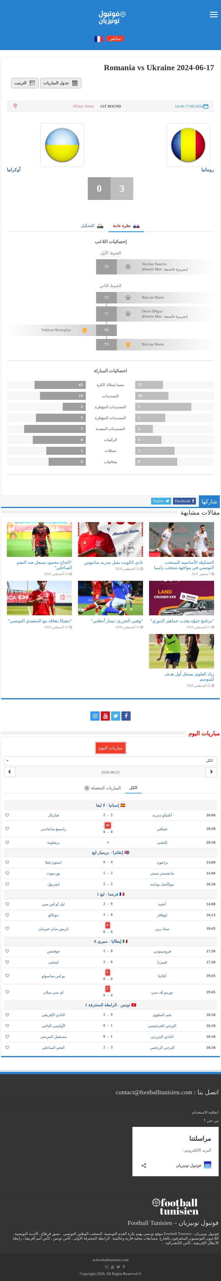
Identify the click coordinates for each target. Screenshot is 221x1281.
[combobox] (110, 761)
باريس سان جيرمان (53, 929)
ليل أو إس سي (53, 904)
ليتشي (53, 962)
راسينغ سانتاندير (53, 829)
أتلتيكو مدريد (162, 815)
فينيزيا (162, 962)
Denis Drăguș (152, 311)
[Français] (98, 39)
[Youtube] (105, 716)
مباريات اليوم (111, 748)
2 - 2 (108, 815)
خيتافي (162, 829)
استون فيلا (53, 862)
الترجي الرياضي (162, 1047)
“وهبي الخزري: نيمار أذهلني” (117, 620)
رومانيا (207, 169)
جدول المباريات (56, 83)
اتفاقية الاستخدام (205, 1112)
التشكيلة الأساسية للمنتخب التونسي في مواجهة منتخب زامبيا (184, 565)
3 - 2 (108, 1047)
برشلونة (53, 842)
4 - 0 (108, 862)
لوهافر (162, 915)
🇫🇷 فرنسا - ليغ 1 (110, 894)
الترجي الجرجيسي (162, 1026)
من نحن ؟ (211, 1120)
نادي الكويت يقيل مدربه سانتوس (113, 562)
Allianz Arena (83, 106)
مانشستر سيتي (162, 873)
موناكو (53, 915)
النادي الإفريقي (53, 1015)
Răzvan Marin (153, 297)
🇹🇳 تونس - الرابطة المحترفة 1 (110, 1005)
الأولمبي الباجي (53, 1026)
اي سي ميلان (53, 992)
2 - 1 (108, 873)
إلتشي (162, 842)
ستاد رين (162, 929)
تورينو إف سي (162, 992)
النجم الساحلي (53, 1047)
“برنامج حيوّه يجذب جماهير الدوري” (182, 620)
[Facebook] (126, 716)
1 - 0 (108, 1026)
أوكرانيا (13, 169)
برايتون (162, 862)
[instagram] (95, 716)
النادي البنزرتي (162, 1036)
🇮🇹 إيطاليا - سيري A (110, 941)
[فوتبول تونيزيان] (110, 16)
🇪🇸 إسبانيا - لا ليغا (110, 805)
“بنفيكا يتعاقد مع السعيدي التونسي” (40, 620)
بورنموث (53, 873)
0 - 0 (108, 832)
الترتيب (20, 83)
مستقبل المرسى (53, 1036)
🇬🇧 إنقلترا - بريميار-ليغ (110, 852)
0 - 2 (108, 904)
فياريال (53, 815)
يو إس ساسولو (53, 976)
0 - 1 (108, 915)
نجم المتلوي (162, 1015)
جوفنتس (53, 951)
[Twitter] (115, 716)
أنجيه (162, 904)
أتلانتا (162, 976)
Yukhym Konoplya (56, 330)
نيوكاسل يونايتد (162, 884)
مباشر (115, 38)
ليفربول (53, 884)
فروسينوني (162, 951)
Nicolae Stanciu (154, 264)
